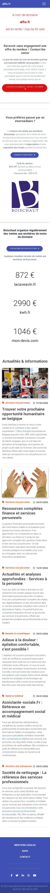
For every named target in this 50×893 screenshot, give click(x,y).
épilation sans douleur (16, 675)
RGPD (25, 851)
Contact (25, 857)
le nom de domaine (25, 15)
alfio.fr (25, 22)
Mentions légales (25, 845)
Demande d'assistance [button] (23, 155)
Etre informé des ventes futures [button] (23, 248)
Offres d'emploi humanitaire (29, 431)
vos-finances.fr (19, 537)
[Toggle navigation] (44, 3)
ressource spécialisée (12, 735)
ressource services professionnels (19, 811)
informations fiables (11, 609)
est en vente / (25, 29)
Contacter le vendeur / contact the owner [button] (24, 87)
